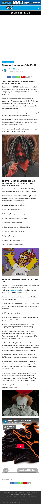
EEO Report (15, 495)
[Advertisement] (20, 36)
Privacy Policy (19, 492)
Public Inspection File (14, 497)
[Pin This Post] (22, 76)
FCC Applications (26, 495)
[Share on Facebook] (9, 76)
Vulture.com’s (15, 290)
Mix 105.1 (14, 69)
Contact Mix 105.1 (21, 499)
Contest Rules (8, 492)
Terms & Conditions (29, 497)
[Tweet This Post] (14, 76)
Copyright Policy (32, 492)
